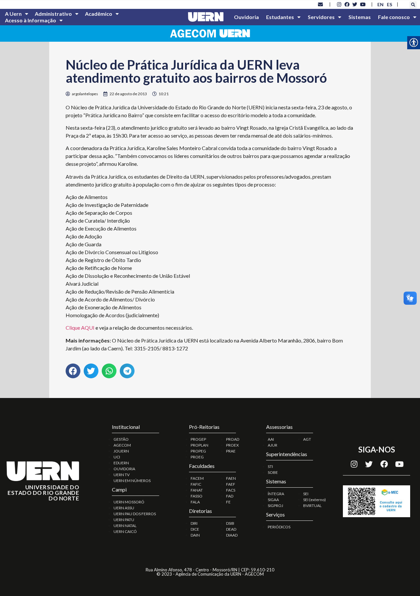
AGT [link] (307, 439)
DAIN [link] (195, 535)
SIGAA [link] (273, 499)
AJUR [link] (272, 445)
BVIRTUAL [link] (312, 505)
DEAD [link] (231, 529)
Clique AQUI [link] (80, 327)
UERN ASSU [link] (124, 507)
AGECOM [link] (122, 445)
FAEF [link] (230, 484)
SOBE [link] (273, 472)
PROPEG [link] (198, 451)
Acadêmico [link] (98, 14)
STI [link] (270, 466)
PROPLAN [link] (199, 445)
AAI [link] (271, 439)
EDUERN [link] (121, 462)
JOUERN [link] (121, 451)
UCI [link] (117, 456)
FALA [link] (195, 501)
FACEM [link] (197, 478)
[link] (321, 4)
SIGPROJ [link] (275, 505)
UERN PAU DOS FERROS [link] (135, 513)
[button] (413, 5)
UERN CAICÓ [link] (125, 531)
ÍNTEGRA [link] (276, 493)
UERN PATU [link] (124, 519)
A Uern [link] (13, 14)
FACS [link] (230, 490)
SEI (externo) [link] (314, 499)
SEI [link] (305, 493)
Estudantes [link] (280, 17)
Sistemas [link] (359, 17)
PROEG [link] (197, 456)
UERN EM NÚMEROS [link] (132, 480)
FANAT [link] (197, 490)
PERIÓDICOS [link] (279, 526)
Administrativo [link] (53, 14)
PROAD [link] (232, 439)
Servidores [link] (321, 17)
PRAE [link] (231, 451)
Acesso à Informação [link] (30, 20)
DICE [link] (195, 529)
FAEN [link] (231, 478)
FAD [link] (229, 496)
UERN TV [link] (122, 474)
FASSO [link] (196, 496)
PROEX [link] (232, 445)
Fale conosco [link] (394, 17)
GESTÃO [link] (121, 439)
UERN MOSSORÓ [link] (129, 501)
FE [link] (228, 501)
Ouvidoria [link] (246, 17)
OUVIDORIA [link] (124, 468)
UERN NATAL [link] (125, 525)
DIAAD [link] (232, 535)
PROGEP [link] (198, 439)
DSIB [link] (230, 523)
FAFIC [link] (196, 484)
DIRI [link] (194, 523)
